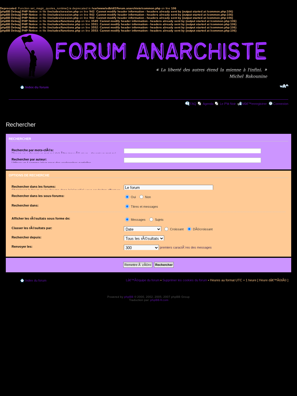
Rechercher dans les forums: (34, 186)
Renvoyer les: (22, 246)
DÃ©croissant (202, 229)
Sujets (159, 219)
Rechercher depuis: (26, 237)
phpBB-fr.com (159, 300)
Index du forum (37, 87)
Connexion (280, 103)
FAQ (193, 103)
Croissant (176, 229)
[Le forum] (168, 187)
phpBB (128, 296)
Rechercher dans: (25, 205)
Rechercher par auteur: (29, 159)
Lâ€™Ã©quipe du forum (143, 280)
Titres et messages (144, 206)
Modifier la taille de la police (284, 86)
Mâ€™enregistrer (254, 103)
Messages (138, 219)
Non (147, 197)
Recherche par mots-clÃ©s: (33, 150)
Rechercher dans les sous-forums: (38, 196)
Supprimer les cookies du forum (184, 280)
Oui (133, 197)
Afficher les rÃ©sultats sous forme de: (41, 218)
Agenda (208, 103)
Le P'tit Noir (228, 103)
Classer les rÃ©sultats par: (32, 228)
